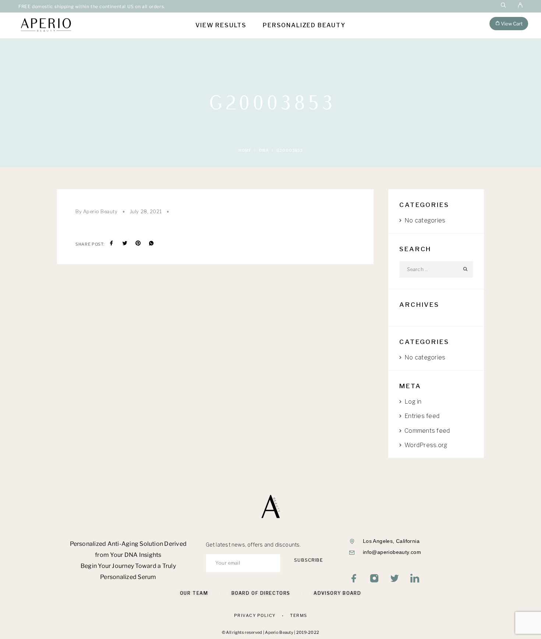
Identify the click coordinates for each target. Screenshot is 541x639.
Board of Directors (260, 593)
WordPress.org (425, 445)
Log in (412, 401)
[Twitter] (395, 579)
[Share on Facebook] (111, 244)
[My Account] (520, 6)
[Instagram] (374, 579)
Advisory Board (337, 593)
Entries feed (421, 415)
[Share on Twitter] (124, 244)
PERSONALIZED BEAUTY (304, 25)
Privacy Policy (255, 615)
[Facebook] (354, 579)
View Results (221, 25)
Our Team (194, 593)
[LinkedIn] (415, 579)
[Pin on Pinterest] (138, 244)
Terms (298, 615)
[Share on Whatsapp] (151, 244)
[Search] (503, 6)
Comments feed (427, 430)
